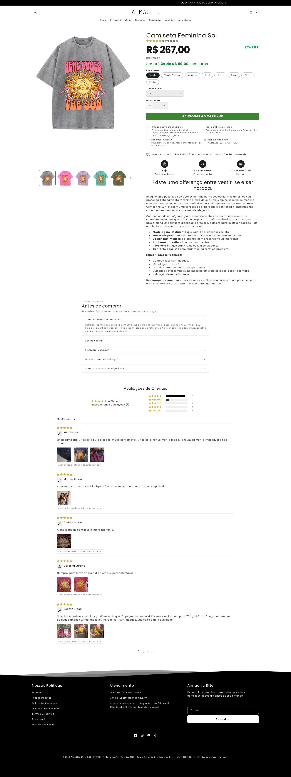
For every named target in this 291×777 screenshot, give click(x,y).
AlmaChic (75, 757)
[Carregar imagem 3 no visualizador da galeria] (83, 178)
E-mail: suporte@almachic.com (128, 697)
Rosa (234, 75)
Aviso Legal (38, 719)
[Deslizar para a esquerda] (35, 178)
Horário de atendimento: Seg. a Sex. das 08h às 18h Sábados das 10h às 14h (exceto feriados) (140, 705)
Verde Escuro (172, 75)
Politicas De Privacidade (46, 708)
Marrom (192, 75)
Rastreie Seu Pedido (43, 724)
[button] (35, 12)
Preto (152, 82)
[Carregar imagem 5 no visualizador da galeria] (118, 178)
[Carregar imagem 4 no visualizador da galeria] (101, 178)
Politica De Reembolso (45, 703)
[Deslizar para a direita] (130, 178)
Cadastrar (223, 719)
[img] (64, 428)
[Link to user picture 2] (81, 454)
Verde (152, 75)
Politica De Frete (41, 697)
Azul (207, 75)
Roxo (220, 75)
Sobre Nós (38, 692)
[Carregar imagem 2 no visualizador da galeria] (65, 178)
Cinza (248, 75)
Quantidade (153, 100)
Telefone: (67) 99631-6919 (125, 692)
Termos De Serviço (43, 713)
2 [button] (144, 651)
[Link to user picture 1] (64, 454)
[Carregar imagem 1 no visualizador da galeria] (47, 178)
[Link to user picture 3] (97, 454)
